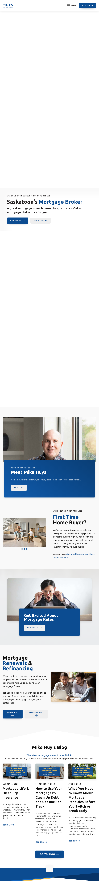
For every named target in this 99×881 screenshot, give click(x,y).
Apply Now (87, 5)
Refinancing (18, 668)
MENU (74, 5)
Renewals (15, 663)
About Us (19, 487)
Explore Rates (34, 627)
